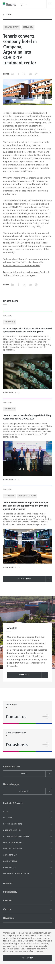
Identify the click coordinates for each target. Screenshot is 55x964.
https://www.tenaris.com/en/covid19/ (21, 266)
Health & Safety (12, 27)
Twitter (6, 275)
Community (28, 27)
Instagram (31, 275)
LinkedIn (15, 275)
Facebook (45, 272)
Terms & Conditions (24, 941)
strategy (26, 158)
